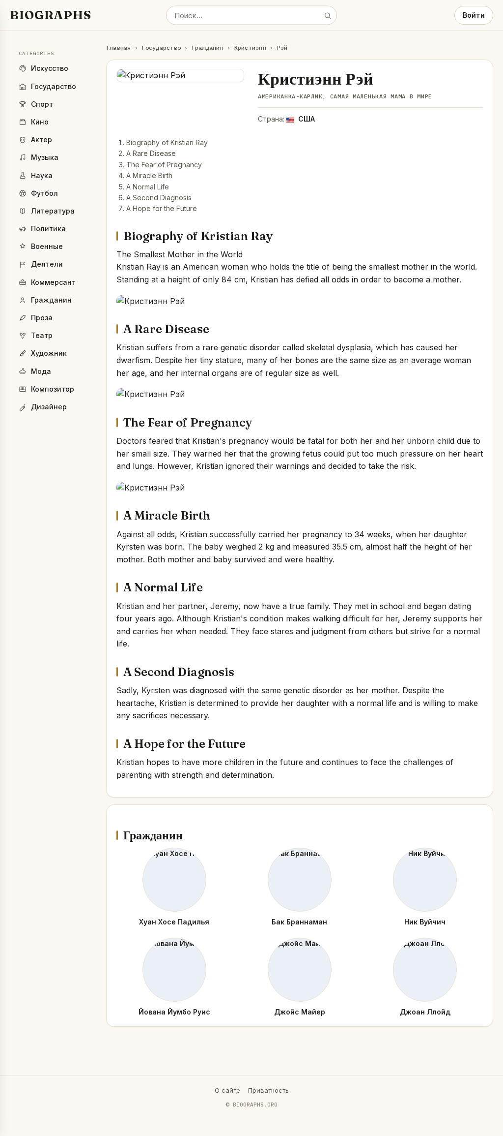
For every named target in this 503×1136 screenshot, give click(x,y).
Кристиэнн (250, 47)
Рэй (282, 47)
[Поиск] (327, 15)
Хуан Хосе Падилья (174, 922)
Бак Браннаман (299, 922)
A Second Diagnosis (159, 197)
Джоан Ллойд (425, 1012)
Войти (474, 15)
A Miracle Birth (149, 175)
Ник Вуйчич (425, 922)
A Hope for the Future (161, 208)
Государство (161, 47)
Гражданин (208, 47)
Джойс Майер (299, 1012)
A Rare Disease (151, 153)
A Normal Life (147, 187)
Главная (118, 47)
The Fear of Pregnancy (164, 164)
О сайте (227, 1090)
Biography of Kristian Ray (167, 142)
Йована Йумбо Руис (174, 1012)
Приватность (268, 1090)
